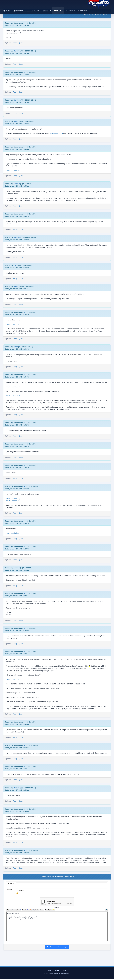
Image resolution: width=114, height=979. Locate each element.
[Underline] (12, 910)
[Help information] (106, 910)
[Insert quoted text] (41, 910)
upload (71, 11)
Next (105, 15)
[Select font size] (25, 910)
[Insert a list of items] (38, 910)
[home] (98, 3)
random (83, 11)
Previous (98, 15)
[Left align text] (46, 910)
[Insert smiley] (53, 910)
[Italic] (10, 910)
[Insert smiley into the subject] (17, 893)
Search (67, 876)
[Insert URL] (28, 910)
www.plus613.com (13, 324)
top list (35, 11)
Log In (72, 876)
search (47, 11)
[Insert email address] (33, 910)
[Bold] (7, 910)
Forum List (50, 876)
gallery (19, 11)
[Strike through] (15, 910)
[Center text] (48, 910)
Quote (21, 43)
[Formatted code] (43, 910)
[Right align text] (51, 910)
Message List (59, 876)
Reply (15, 43)
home (8, 11)
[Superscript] (20, 910)
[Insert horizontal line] (35, 910)
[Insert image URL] (30, 910)
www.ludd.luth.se (56, 133)
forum (59, 11)
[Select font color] (23, 910)
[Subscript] (17, 910)
